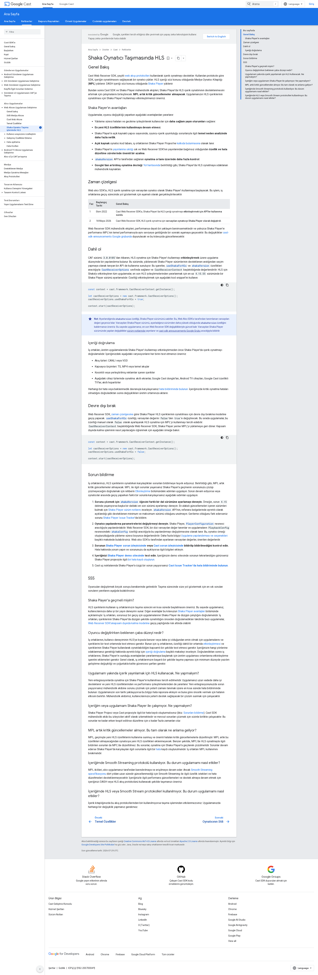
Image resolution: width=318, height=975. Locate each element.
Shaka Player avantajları (191, 611)
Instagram (143, 914)
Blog (140, 904)
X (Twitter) (144, 925)
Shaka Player (155, 83)
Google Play (234, 935)
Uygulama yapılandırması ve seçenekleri (204, 535)
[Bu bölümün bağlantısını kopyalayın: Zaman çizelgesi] (120, 182)
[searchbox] (22, 31)
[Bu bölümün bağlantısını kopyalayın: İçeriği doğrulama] (118, 343)
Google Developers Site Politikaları (97, 844)
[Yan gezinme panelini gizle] (40, 969)
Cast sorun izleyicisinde (168, 545)
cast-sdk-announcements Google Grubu (180, 330)
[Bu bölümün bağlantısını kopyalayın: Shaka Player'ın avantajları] (130, 108)
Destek (126, 21)
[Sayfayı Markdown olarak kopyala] (178, 58)
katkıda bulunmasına (188, 143)
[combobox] (262, 4)
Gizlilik (62, 968)
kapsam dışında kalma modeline (131, 623)
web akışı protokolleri (137, 75)
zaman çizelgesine (122, 414)
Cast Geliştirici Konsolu (60, 904)
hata (158, 749)
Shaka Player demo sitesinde (126, 555)
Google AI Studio (236, 919)
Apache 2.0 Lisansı (189, 841)
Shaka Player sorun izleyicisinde (126, 545)
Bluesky (142, 909)
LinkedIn (142, 919)
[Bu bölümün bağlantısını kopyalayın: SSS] (98, 579)
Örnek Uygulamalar (75, 21)
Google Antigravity (237, 925)
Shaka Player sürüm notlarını (124, 509)
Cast (27, 4)
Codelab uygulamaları (104, 21)
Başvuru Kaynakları (48, 21)
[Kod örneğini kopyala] (227, 285)
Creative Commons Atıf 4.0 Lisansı (140, 841)
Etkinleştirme (142, 491)
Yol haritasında (151, 165)
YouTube (143, 930)
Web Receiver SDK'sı (100, 623)
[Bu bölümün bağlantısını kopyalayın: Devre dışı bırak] (119, 406)
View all (232, 941)
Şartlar (52, 968)
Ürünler (105, 49)
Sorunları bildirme (194, 712)
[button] (21, 75)
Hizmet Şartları (56, 909)
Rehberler (26, 21)
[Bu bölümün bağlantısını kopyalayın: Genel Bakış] (112, 67)
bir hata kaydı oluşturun (141, 559)
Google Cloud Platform (143, 954)
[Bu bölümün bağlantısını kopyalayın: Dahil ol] (104, 250)
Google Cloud (235, 930)
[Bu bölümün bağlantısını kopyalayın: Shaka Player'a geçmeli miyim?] (137, 601)
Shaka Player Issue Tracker (119, 517)
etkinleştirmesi (212, 643)
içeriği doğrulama (155, 651)
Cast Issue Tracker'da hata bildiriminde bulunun (198, 565)
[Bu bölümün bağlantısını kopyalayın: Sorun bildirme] (117, 475)
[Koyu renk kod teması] (222, 285)
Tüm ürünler (168, 954)
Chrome (232, 909)
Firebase (232, 914)
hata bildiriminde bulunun (173, 389)
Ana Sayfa (47, 3)
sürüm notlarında (136, 330)
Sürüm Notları (56, 914)
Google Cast (66, 3)
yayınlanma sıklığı (123, 149)
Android (232, 904)
